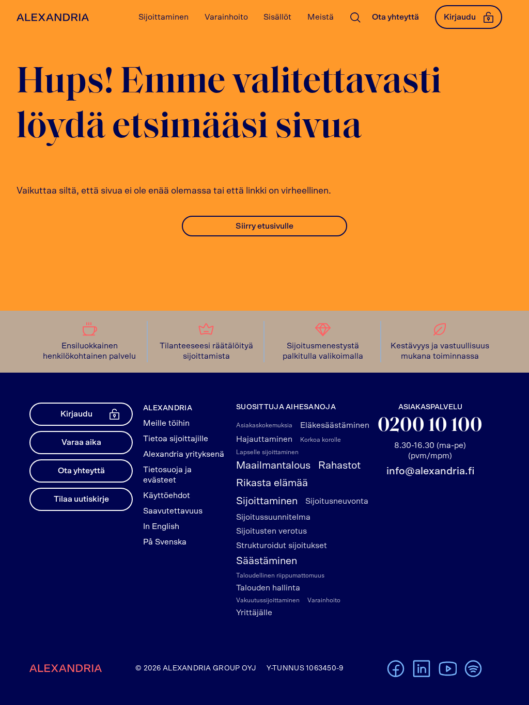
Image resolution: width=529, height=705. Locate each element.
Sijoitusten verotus (271, 531)
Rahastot (339, 465)
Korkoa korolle (320, 440)
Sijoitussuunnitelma (273, 517)
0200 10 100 (430, 426)
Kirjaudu (460, 17)
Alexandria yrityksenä (183, 454)
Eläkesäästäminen (334, 425)
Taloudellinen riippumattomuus (280, 575)
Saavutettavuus (173, 511)
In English (161, 526)
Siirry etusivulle (264, 226)
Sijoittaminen (267, 501)
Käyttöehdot (166, 495)
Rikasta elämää (272, 483)
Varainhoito (323, 600)
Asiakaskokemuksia (264, 425)
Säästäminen (266, 561)
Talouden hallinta (268, 588)
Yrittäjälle (254, 612)
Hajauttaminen (264, 439)
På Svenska (164, 542)
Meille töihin (166, 423)
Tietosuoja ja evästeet (167, 475)
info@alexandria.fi (430, 471)
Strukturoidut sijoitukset (281, 545)
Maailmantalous (273, 465)
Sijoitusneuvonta (336, 501)
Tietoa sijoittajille (175, 439)
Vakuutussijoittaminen (268, 600)
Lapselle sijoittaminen (267, 452)
